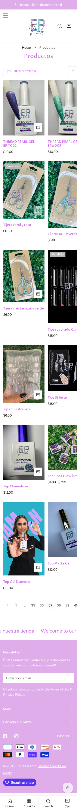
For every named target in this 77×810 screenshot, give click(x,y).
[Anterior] (7, 605)
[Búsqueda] (59, 26)
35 (33, 605)
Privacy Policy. (14, 694)
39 (67, 605)
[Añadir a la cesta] (38, 127)
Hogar (26, 47)
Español (63, 736)
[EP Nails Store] (37, 26)
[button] (69, 26)
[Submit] (68, 678)
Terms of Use (59, 689)
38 (59, 605)
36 (42, 605)
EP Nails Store (25, 766)
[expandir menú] (5, 15)
